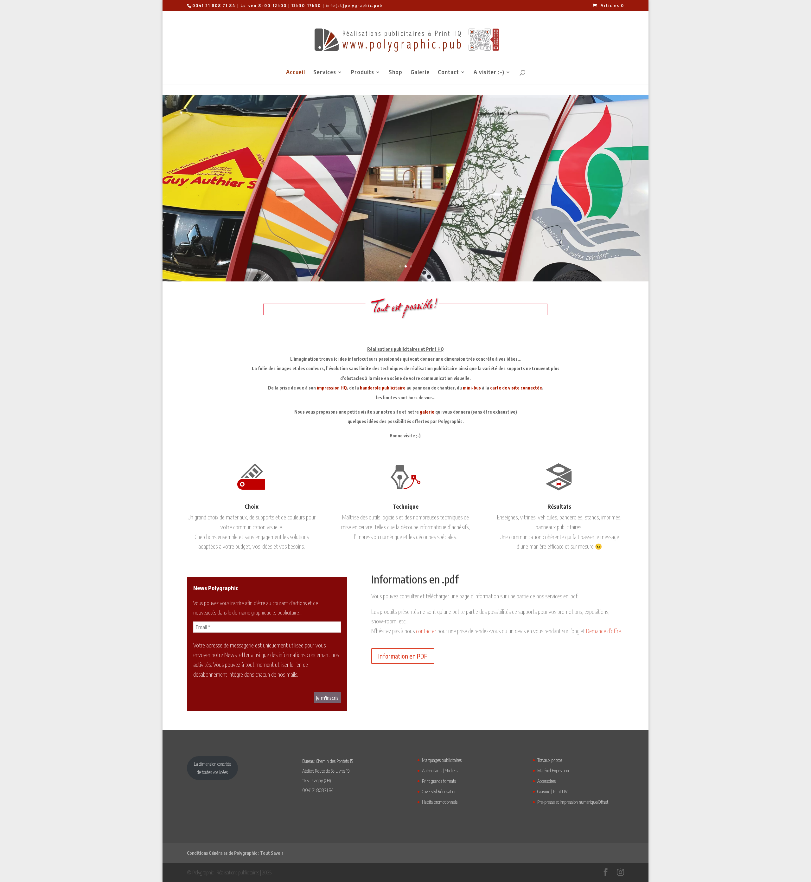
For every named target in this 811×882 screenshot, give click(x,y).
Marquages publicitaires (442, 760)
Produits (362, 72)
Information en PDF (402, 656)
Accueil (295, 72)
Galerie (420, 72)
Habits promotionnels (439, 802)
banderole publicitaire (383, 387)
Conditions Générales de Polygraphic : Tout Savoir (235, 853)
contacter (426, 630)
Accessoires (546, 781)
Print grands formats (439, 781)
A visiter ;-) (489, 72)
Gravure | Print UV (552, 791)
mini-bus (472, 387)
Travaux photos (549, 760)
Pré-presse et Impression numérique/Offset (572, 802)
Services (324, 72)
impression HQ (332, 387)
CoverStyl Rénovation (439, 791)
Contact (448, 72)
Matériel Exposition (553, 770)
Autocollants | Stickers (439, 770)
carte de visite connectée (516, 387)
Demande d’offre (603, 630)
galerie (427, 412)
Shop (395, 72)
